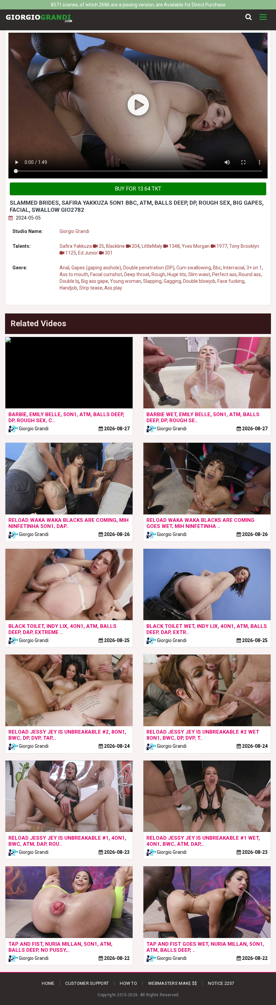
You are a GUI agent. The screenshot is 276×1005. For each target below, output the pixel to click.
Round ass (250, 274)
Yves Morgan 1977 (204, 246)
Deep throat (136, 274)
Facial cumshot (106, 274)
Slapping (152, 281)
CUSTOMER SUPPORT (87, 983)
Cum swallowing (193, 267)
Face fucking (230, 281)
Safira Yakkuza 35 (82, 246)
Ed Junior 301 (95, 253)
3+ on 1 (254, 267)
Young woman (125, 281)
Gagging (172, 281)
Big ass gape (94, 281)
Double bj (69, 281)
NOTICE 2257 (221, 983)
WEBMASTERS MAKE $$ (172, 983)
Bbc (217, 267)
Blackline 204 (123, 246)
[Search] (248, 17)
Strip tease (90, 288)
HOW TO (128, 983)
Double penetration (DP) (148, 267)
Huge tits (176, 274)
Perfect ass (224, 274)
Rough (158, 274)
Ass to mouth (74, 274)
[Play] (138, 105)
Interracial (233, 267)
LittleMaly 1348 (161, 246)
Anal (64, 267)
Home (48, 983)
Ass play (113, 288)
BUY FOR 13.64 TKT (138, 189)
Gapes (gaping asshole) (96, 267)
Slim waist (199, 274)
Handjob (68, 288)
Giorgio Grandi (74, 231)
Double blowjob (199, 281)
